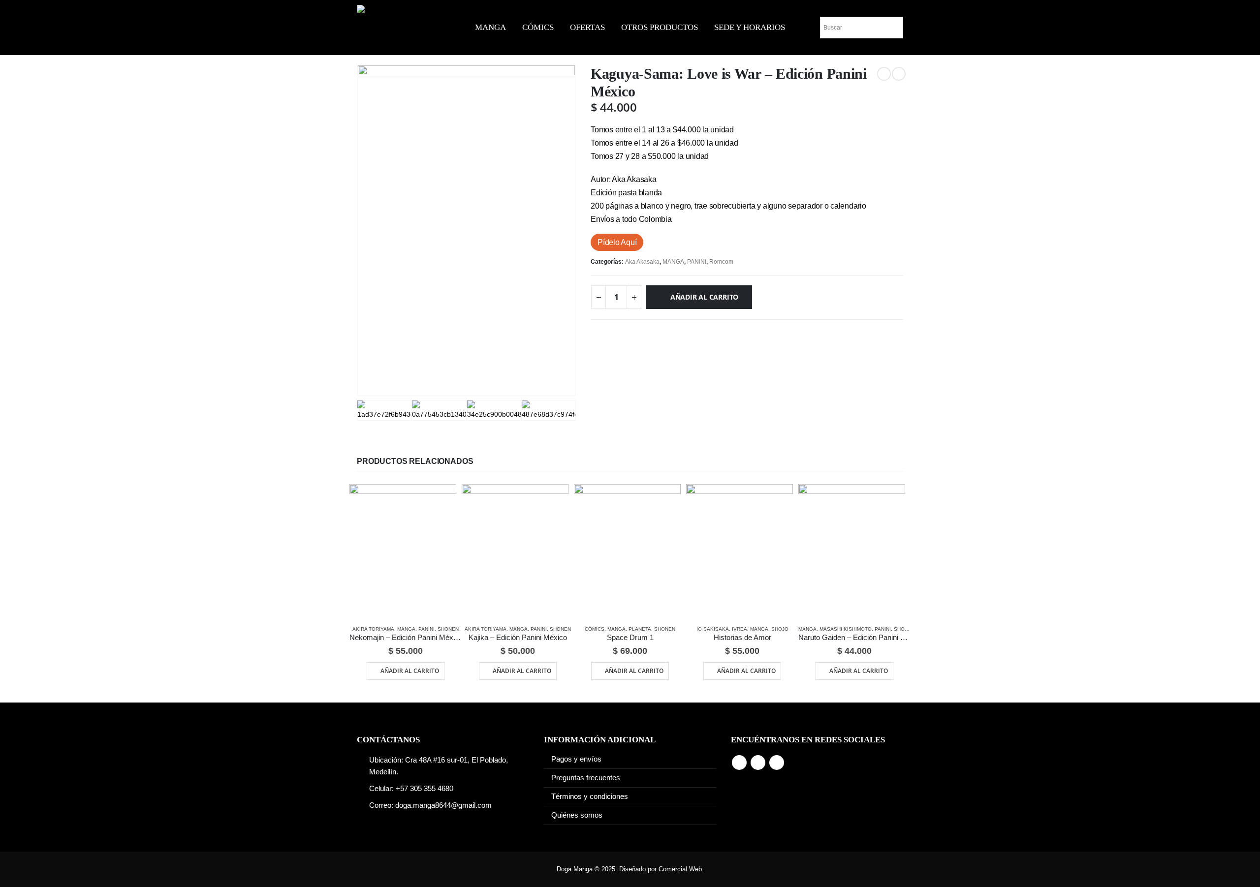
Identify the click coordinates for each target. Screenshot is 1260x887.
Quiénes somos (576, 815)
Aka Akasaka (642, 261)
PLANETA (640, 629)
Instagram (758, 762)
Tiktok (776, 762)
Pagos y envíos (576, 759)
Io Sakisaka (712, 629)
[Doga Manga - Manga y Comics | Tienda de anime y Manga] (399, 27)
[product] (402, 550)
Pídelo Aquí (617, 242)
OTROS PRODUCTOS (659, 27)
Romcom (721, 261)
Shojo (779, 629)
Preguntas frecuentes (585, 778)
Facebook (739, 762)
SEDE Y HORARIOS (749, 27)
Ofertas (587, 27)
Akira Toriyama (373, 629)
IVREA (739, 629)
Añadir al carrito (704, 297)
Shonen (448, 629)
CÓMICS (538, 27)
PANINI (696, 261)
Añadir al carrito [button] (409, 671)
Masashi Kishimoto (845, 629)
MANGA (490, 27)
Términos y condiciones (589, 796)
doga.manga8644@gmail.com (443, 805)
